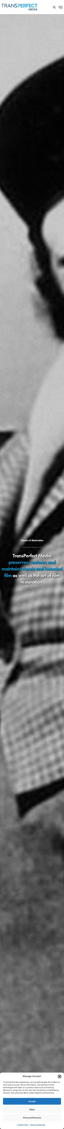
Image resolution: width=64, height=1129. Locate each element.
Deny (32, 1109)
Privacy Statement (37, 1125)
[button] (59, 1076)
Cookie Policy (22, 1125)
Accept (32, 1101)
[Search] (54, 7)
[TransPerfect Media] (19, 7)
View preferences (32, 1117)
